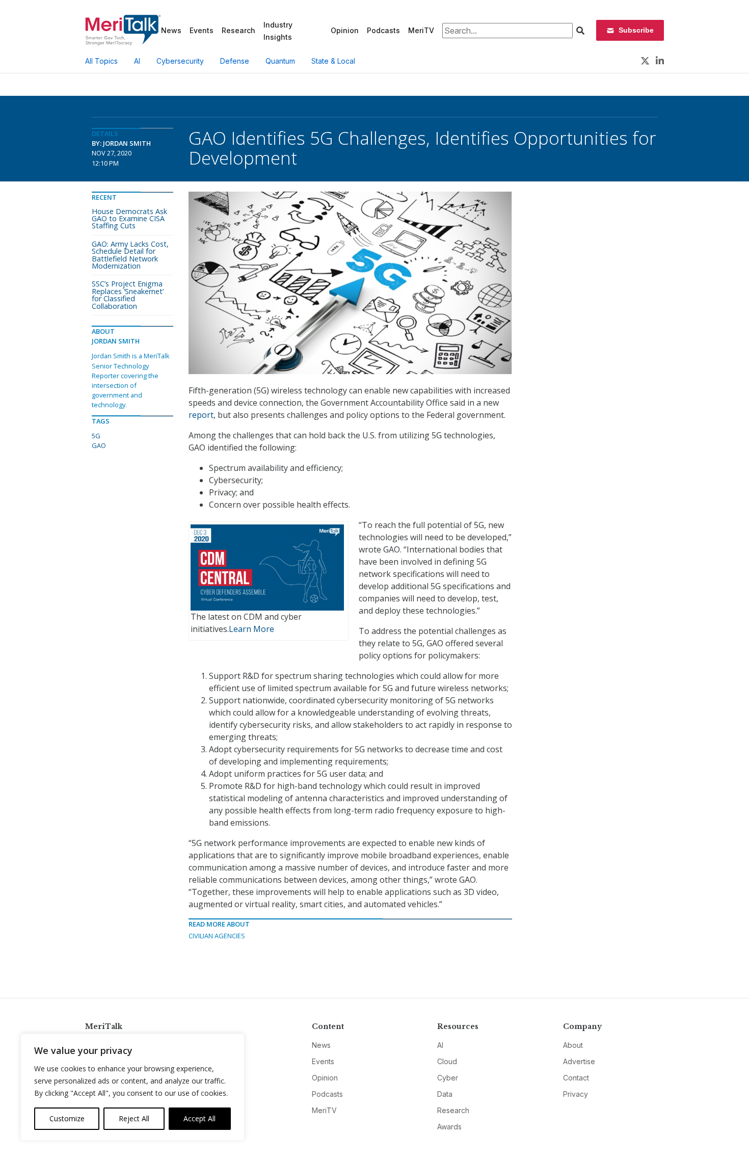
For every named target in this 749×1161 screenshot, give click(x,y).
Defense (234, 61)
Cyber (447, 1077)
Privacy (575, 1094)
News (171, 30)
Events (201, 30)
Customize (67, 1118)
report (201, 414)
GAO (99, 445)
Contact (576, 1077)
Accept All (199, 1118)
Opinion (345, 30)
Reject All (134, 1118)
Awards (449, 1126)
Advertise (579, 1061)
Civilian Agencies (217, 935)
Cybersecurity (180, 61)
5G (96, 435)
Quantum (280, 61)
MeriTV (421, 30)
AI (137, 61)
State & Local (333, 61)
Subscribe (636, 30)
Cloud (447, 1061)
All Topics (101, 61)
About (573, 1045)
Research (238, 30)
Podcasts (383, 30)
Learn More (251, 629)
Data (444, 1094)
